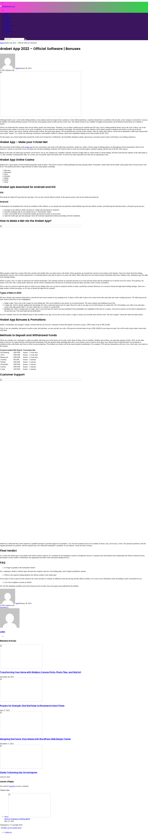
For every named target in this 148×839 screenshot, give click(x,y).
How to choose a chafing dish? (17, 819)
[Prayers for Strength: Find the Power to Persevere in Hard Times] (21, 701)
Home (6, 14)
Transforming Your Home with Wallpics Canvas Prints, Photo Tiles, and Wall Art (40, 672)
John (17, 68)
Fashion (7, 27)
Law (5, 35)
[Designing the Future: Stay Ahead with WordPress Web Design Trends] (21, 734)
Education (7, 18)
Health (6, 19)
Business (7, 29)
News (6, 16)
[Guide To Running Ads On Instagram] (21, 768)
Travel (6, 33)
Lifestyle (7, 21)
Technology (8, 31)
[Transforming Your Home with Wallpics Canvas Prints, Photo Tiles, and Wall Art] (21, 668)
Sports (6, 23)
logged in (12, 786)
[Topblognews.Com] (7, 6)
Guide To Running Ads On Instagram (18, 772)
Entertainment (9, 25)
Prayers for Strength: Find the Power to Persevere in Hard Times (32, 705)
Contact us (8, 832)
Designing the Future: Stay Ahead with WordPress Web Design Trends (35, 739)
